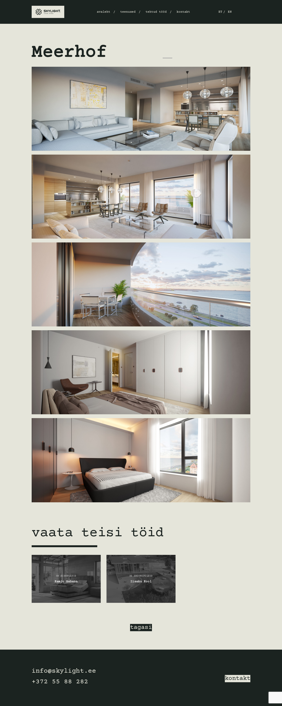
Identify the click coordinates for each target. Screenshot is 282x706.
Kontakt (183, 12)
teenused (128, 12)
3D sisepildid (42, 38)
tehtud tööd (156, 12)
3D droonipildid (141, 576)
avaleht (103, 12)
